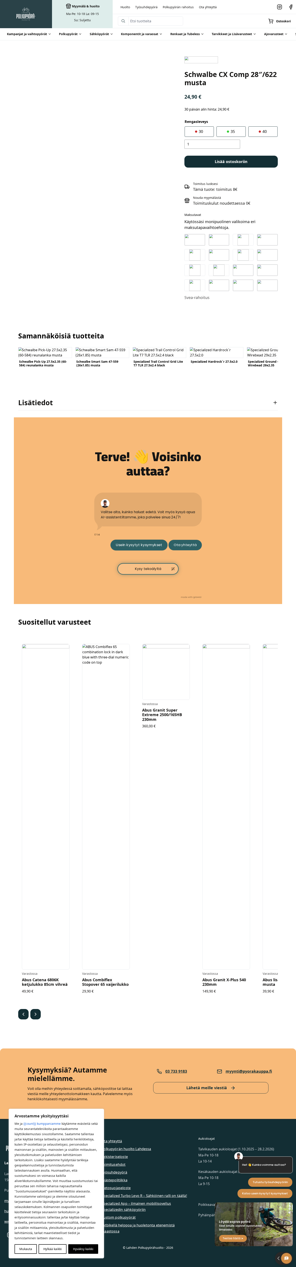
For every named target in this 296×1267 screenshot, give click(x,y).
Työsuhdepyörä (146, 7)
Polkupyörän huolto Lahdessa (126, 1148)
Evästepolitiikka (114, 1180)
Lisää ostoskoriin (231, 161)
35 (232, 131)
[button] (23, 1014)
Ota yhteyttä (208, 7)
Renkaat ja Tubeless (185, 34)
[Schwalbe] (201, 59)
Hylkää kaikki (52, 1249)
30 (200, 131)
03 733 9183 (176, 1071)
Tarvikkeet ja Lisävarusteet (232, 34)
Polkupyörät (68, 34)
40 (264, 131)
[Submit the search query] (123, 21)
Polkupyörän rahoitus (178, 7)
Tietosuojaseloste (116, 1187)
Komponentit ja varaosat (139, 34)
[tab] (148, 402)
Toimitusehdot (113, 1164)
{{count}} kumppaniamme (42, 1124)
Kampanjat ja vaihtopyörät (27, 34)
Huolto (125, 7)
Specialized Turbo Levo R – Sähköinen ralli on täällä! (144, 1195)
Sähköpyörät (99, 34)
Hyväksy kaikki (83, 1249)
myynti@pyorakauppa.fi (249, 1071)
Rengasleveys (196, 121)
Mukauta (25, 1249)
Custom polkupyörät (118, 1217)
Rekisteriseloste (114, 1156)
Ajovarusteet (273, 34)
